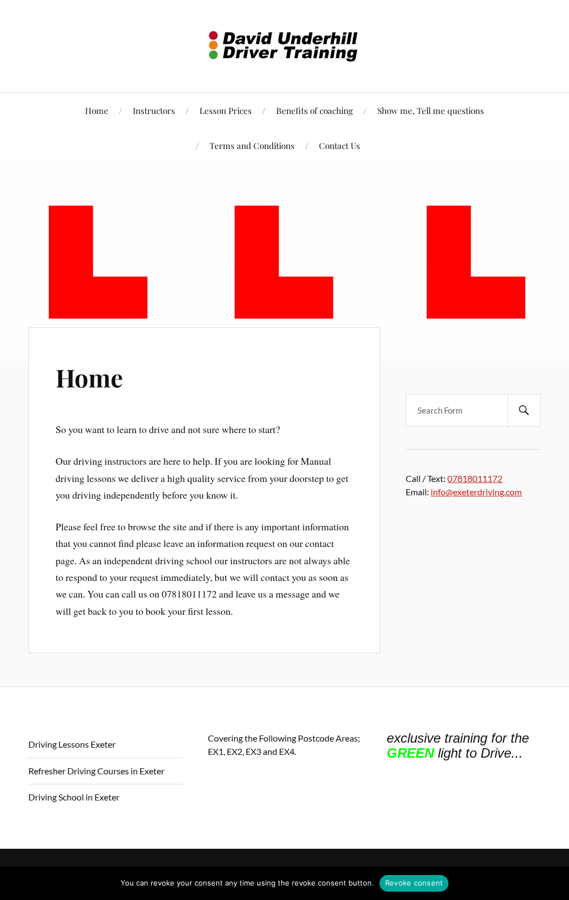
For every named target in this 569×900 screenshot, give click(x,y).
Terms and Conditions (252, 145)
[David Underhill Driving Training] (285, 45)
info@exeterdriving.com (476, 491)
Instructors (154, 110)
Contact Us (339, 145)
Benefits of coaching (314, 110)
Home (96, 110)
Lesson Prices (225, 110)
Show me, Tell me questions (430, 110)
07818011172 (474, 478)
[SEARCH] (524, 410)
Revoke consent (414, 882)
